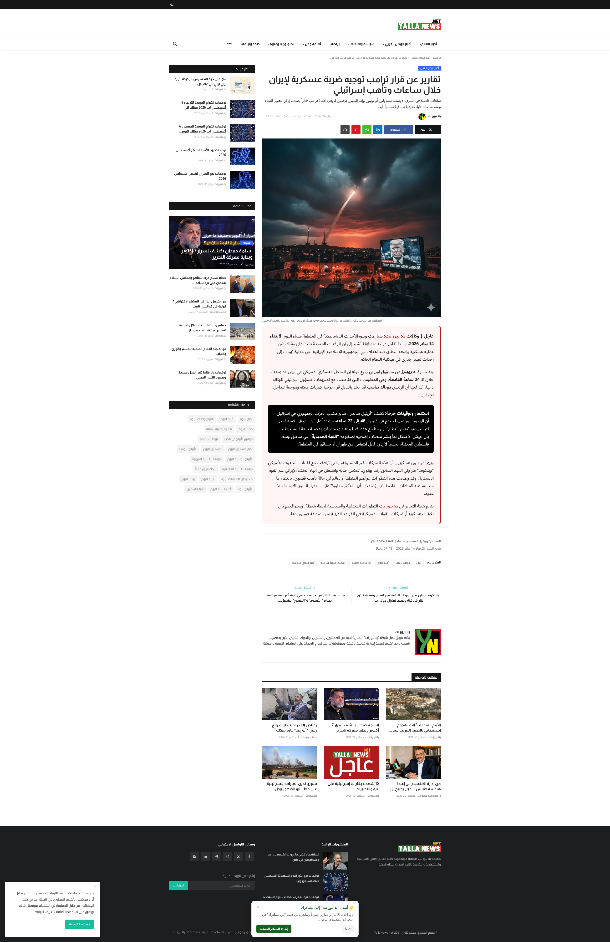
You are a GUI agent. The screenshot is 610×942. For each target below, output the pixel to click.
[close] (95, 886)
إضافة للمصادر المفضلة (274, 929)
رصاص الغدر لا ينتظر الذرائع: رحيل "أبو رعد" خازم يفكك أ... (294, 727)
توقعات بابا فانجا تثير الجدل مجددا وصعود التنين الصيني (202, 374)
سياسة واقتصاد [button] (362, 44)
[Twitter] (238, 856)
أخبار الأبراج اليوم (220, 489)
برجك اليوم (188, 479)
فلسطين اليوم (212, 449)
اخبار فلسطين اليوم (240, 449)
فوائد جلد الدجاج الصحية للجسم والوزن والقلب (198, 351)
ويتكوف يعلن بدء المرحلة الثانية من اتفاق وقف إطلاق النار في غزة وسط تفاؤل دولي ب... (398, 597)
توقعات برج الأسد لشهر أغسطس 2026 (201, 152)
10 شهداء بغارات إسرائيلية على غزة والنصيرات (353, 786)
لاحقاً (348, 929)
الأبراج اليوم (245, 489)
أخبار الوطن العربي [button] (397, 44)
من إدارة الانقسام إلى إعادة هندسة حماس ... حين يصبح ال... (414, 786)
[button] (377, 129)
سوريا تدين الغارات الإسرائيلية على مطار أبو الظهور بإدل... (292, 786)
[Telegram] (216, 856)
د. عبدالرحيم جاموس (429, 795)
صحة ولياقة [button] (251, 44)
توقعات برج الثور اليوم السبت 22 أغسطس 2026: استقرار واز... (291, 878)
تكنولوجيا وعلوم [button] (282, 44)
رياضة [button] (335, 44)
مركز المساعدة (221, 932)
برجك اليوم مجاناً (205, 469)
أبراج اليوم (226, 419)
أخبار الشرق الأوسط (303, 562)
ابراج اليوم (207, 479)
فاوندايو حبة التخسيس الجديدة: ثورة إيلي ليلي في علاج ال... (200, 81)
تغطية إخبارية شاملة (333, 562)
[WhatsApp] (366, 129)
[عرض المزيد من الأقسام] (229, 44)
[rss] (194, 856)
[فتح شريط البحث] (175, 44)
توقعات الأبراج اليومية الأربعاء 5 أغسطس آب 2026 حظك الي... (204, 105)
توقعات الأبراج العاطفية (237, 469)
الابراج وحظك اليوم (202, 419)
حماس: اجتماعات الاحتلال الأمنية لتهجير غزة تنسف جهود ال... (202, 327)
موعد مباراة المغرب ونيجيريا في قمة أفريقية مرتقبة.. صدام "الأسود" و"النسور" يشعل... (305, 597)
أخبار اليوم (383, 562)
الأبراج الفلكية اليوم (240, 459)
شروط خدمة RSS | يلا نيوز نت (190, 932)
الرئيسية (437, 57)
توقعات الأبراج (209, 439)
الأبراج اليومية (188, 449)
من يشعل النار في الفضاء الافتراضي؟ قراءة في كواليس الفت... (199, 303)
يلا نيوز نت (434, 116)
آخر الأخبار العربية (361, 562)
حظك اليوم (246, 429)
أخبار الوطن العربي (420, 57)
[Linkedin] (205, 856)
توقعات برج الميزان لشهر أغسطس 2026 (200, 176)
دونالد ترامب (403, 562)
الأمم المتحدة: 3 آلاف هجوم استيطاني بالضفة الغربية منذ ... (415, 727)
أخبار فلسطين (195, 489)
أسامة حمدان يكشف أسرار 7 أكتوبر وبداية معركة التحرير (355, 727)
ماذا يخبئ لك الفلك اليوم (237, 479)
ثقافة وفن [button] (312, 44)
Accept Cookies (79, 924)
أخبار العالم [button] (429, 44)
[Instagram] (227, 856)
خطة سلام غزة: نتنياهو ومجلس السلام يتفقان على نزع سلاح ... (197, 280)
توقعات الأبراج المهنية (206, 459)
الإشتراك (178, 885)
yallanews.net (382, 541)
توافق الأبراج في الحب (238, 439)
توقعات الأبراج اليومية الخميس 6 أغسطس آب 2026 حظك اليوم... (202, 128)
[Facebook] (249, 856)
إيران (418, 562)
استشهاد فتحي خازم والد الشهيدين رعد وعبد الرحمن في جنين (293, 857)
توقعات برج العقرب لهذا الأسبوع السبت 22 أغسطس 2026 (291, 899)
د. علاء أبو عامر (309, 737)
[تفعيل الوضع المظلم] (171, 4)
